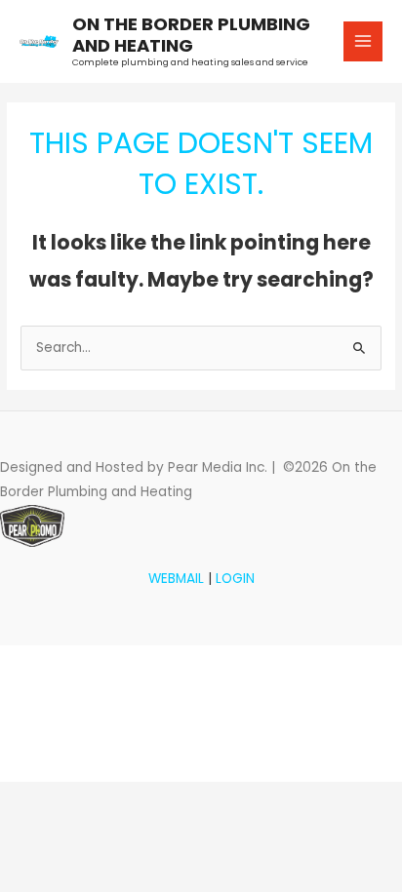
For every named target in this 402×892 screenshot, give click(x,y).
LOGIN (235, 578)
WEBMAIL (176, 578)
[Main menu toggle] (363, 41)
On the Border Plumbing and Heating (191, 35)
